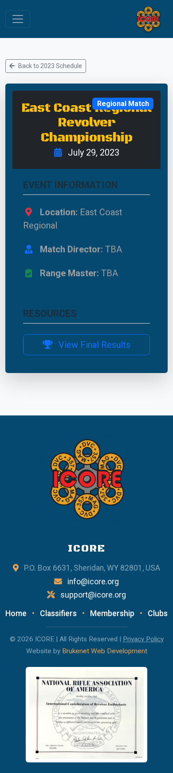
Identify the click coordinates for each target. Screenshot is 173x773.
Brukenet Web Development (104, 651)
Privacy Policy (143, 639)
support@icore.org (93, 594)
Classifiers (58, 613)
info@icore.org (93, 581)
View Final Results (93, 344)
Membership (112, 613)
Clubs (158, 613)
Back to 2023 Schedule (50, 65)
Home (16, 613)
